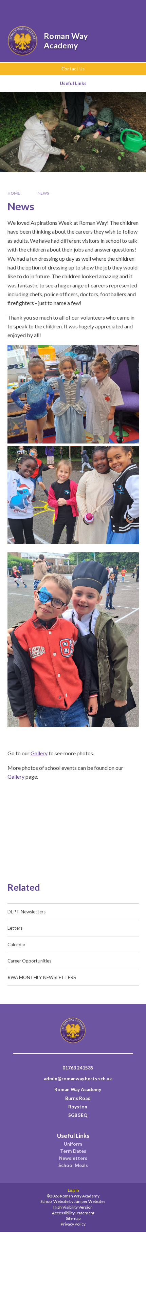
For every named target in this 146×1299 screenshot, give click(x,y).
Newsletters (73, 1158)
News (43, 193)
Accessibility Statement (73, 1212)
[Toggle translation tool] (113, 9)
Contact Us (73, 68)
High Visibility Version (73, 1207)
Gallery (39, 753)
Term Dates (73, 1151)
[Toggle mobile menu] (131, 9)
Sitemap (73, 1218)
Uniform (73, 1144)
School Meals (73, 1165)
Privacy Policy (73, 1224)
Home (13, 193)
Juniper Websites (90, 1201)
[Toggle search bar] (96, 9)
